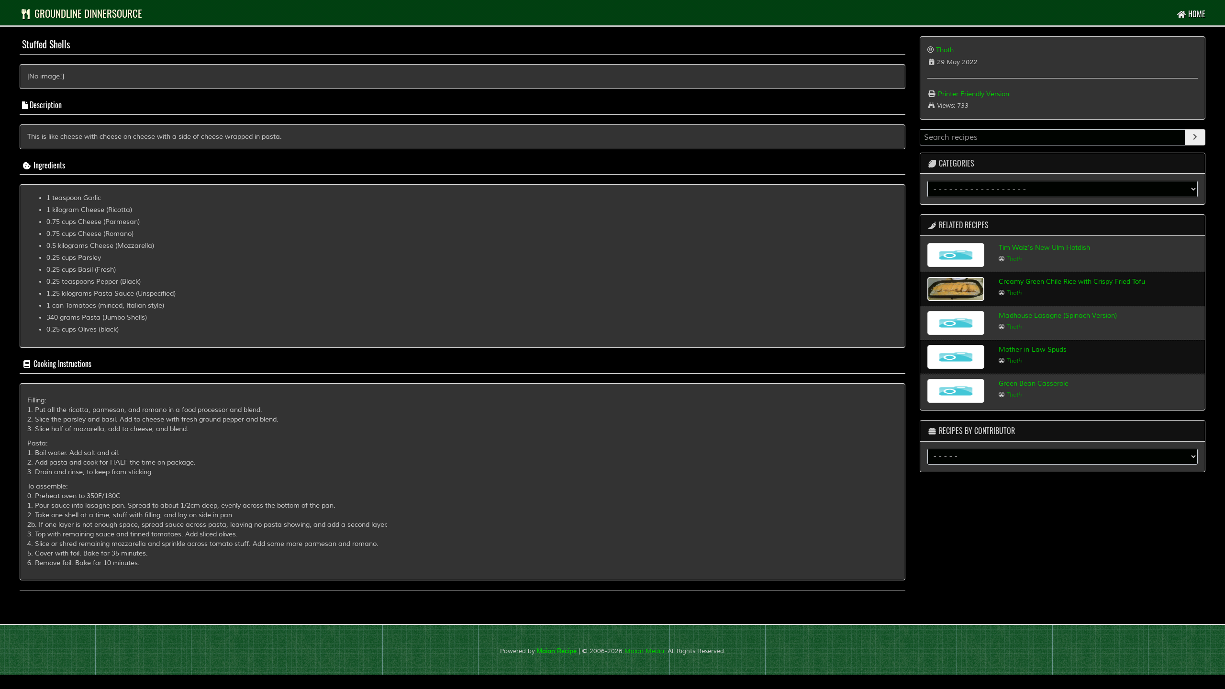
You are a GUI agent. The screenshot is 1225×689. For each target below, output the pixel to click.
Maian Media (644, 651)
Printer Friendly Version (972, 94)
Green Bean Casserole (1034, 383)
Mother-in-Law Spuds (1033, 349)
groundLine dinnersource (87, 13)
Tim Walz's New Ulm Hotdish (1044, 248)
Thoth (945, 50)
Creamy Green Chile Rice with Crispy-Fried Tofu (1072, 282)
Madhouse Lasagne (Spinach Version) (1058, 315)
